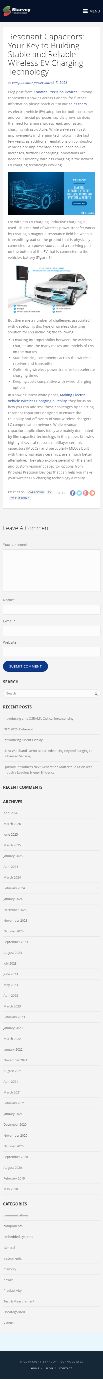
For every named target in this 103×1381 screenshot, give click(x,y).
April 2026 (11, 813)
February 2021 (14, 1103)
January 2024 (13, 898)
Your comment (15, 544)
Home (35, 1368)
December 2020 (15, 1124)
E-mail (9, 621)
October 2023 (14, 931)
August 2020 (13, 1167)
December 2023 (15, 909)
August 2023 (13, 952)
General (9, 1247)
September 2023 (16, 942)
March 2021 (12, 1092)
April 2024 (11, 866)
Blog (49, 1368)
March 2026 (12, 823)
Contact (65, 1368)
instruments (13, 1258)
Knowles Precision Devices (56, 92)
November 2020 (15, 1135)
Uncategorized (14, 1312)
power (39, 82)
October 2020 (14, 1146)
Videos (9, 1322)
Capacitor (36, 492)
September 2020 (16, 1157)
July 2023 (10, 963)
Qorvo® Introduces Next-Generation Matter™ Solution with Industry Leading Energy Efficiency (48, 770)
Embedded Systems (18, 1236)
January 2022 (13, 1049)
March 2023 (12, 1006)
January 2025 (13, 856)
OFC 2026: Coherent (18, 729)
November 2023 (15, 920)
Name (9, 599)
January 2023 (13, 1028)
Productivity (13, 1290)
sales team (78, 103)
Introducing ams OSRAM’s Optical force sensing (39, 718)
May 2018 (11, 1189)
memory (10, 1269)
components (21, 82)
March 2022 (12, 1038)
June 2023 (11, 974)
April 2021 (11, 1081)
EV (49, 492)
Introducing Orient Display (23, 740)
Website (9, 642)
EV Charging (20, 498)
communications (16, 1215)
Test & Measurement (19, 1301)
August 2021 (13, 1071)
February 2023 (14, 1017)
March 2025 (12, 845)
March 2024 (12, 877)
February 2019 (14, 1178)
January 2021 (13, 1113)
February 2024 (14, 888)
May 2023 (11, 985)
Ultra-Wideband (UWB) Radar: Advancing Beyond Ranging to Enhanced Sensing (48, 753)
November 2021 (15, 1060)
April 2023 (11, 995)
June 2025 (11, 834)
